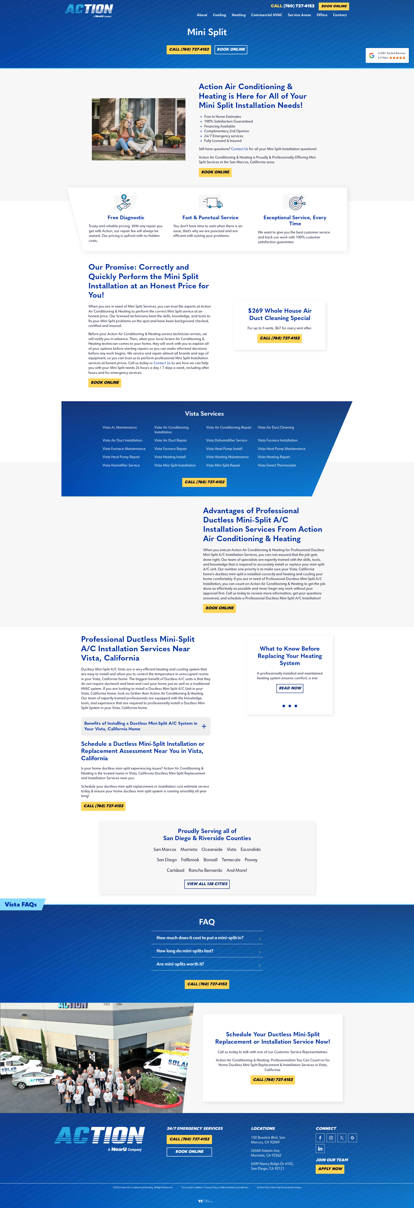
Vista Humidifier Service (121, 465)
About (202, 14)
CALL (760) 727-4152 (189, 50)
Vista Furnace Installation (278, 440)
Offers (322, 14)
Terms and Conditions (192, 1187)
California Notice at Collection (234, 1187)
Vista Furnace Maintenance (124, 448)
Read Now (290, 688)
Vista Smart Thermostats (277, 465)
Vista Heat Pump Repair (121, 457)
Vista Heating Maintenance (227, 457)
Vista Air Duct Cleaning (276, 427)
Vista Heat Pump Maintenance (282, 448)
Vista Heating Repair (274, 457)
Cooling (219, 14)
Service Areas (299, 14)
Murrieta (188, 849)
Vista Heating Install (170, 457)
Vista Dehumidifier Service (226, 440)
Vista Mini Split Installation (175, 465)
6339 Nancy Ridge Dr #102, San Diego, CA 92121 (272, 1166)
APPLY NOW (330, 1169)
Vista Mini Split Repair (223, 465)
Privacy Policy (211, 1187)
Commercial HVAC (266, 14)
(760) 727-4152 (292, 6)
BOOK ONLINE (334, 6)
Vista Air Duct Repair (170, 440)
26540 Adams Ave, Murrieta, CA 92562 (266, 1152)
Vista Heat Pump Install (224, 448)
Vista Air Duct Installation (122, 440)
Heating (239, 14)
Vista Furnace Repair (170, 448)
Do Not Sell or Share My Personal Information (279, 1187)
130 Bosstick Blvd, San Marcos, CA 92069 (268, 1139)
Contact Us (239, 149)
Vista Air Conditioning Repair (229, 427)
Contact (340, 14)
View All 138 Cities (207, 884)
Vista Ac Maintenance (120, 427)
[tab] (207, 937)
